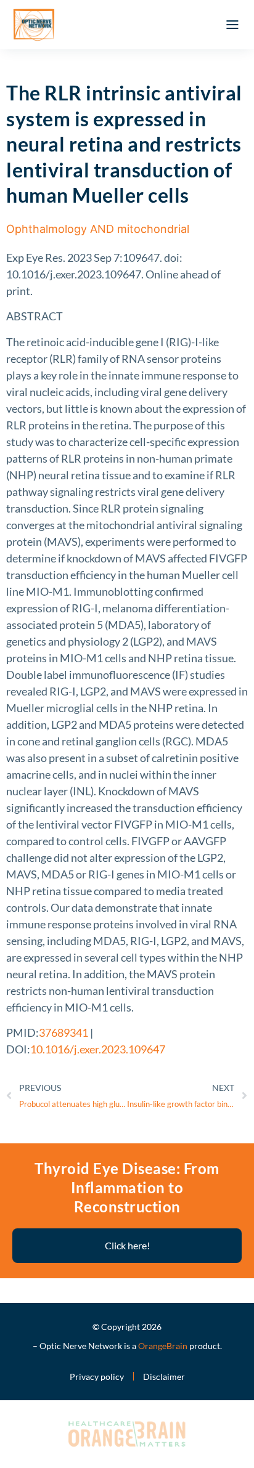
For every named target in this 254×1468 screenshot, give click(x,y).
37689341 (63, 1032)
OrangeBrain (162, 1345)
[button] (232, 25)
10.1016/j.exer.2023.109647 (97, 1049)
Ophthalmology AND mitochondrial (97, 228)
